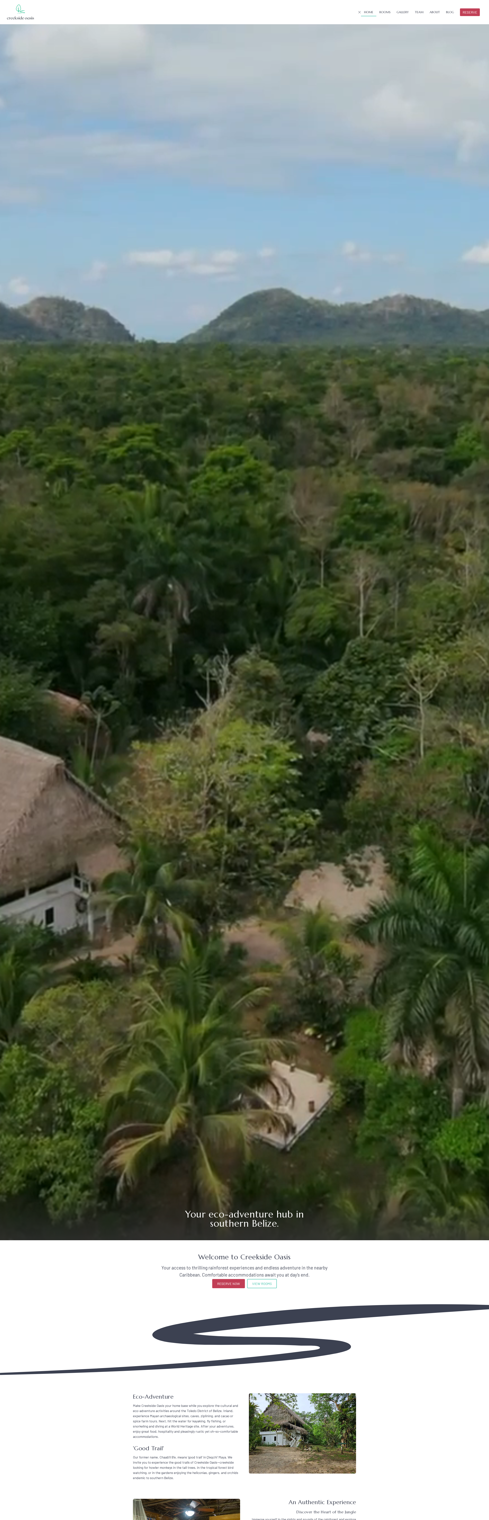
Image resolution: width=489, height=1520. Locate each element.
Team (419, 12)
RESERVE (470, 12)
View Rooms (262, 1284)
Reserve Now (228, 1284)
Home (368, 12)
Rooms (384, 12)
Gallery (403, 12)
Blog (450, 12)
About (435, 12)
